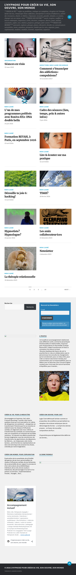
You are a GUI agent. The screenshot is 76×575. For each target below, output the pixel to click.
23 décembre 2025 (46, 238)
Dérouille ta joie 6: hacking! (16, 195)
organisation (10, 60)
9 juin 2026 (43, 120)
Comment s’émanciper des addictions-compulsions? (54, 72)
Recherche (8, 303)
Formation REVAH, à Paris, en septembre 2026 (20, 138)
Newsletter (46, 251)
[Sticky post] (34, 39)
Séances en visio (15, 64)
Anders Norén (16, 571)
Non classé (54, 65)
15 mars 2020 (9, 67)
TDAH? (44, 193)
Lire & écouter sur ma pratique (53, 156)
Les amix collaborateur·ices (51, 233)
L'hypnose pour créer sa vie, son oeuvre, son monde (30, 6)
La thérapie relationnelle (20, 276)
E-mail (43, 309)
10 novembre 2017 (46, 79)
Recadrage (63, 65)
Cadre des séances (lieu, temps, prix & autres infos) (54, 114)
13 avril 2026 (9, 200)
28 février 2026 (45, 196)
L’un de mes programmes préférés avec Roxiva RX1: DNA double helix (18, 115)
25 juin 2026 (9, 123)
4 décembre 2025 (45, 254)
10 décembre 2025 (11, 280)
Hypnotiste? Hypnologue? (13, 233)
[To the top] (69, 564)
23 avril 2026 (9, 143)
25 (45, 289)
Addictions (44, 65)
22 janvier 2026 (10, 238)
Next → (67, 289)
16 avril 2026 (44, 162)
